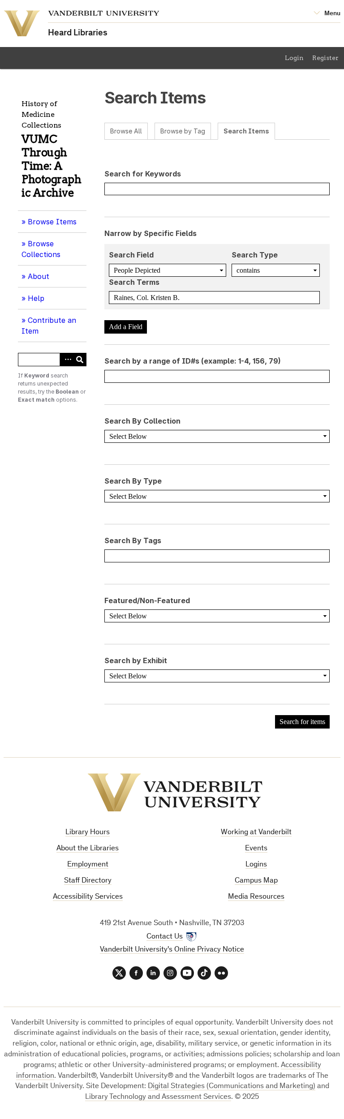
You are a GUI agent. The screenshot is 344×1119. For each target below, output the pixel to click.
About (42, 279)
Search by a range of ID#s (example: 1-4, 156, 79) (192, 360)
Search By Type (133, 480)
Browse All (126, 131)
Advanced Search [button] (66, 359)
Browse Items (52, 221)
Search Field (131, 254)
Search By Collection (142, 420)
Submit (79, 359)
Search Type (255, 254)
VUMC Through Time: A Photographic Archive (51, 166)
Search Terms (134, 282)
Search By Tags (132, 540)
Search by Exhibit (135, 660)
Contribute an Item (49, 325)
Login (294, 57)
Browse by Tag (182, 131)
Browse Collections (41, 249)
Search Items (246, 131)
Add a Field (125, 326)
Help (36, 298)
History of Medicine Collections (41, 114)
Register (325, 57)
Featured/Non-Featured (147, 600)
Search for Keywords (142, 173)
